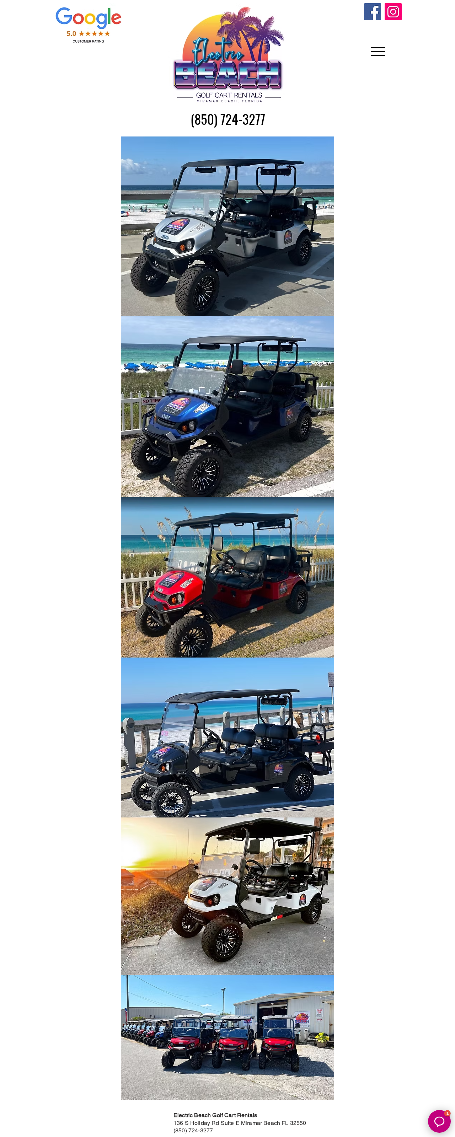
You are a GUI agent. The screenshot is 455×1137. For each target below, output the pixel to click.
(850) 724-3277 (193, 1130)
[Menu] (378, 51)
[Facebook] (372, 11)
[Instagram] (393, 11)
